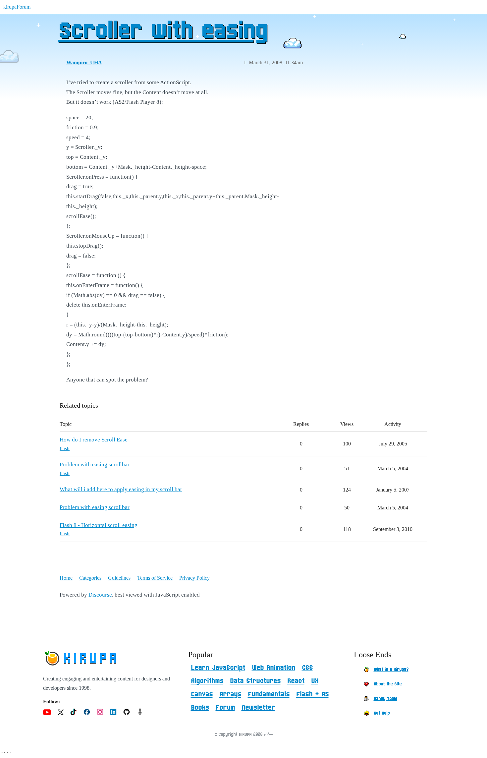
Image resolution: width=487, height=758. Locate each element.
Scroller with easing (162, 31)
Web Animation (273, 668)
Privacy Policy (194, 578)
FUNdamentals (269, 694)
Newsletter (258, 708)
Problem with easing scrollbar (95, 464)
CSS (307, 668)
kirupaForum (16, 7)
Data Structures (255, 681)
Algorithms (207, 681)
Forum (225, 708)
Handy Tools (385, 698)
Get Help (382, 713)
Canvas (202, 694)
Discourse (100, 595)
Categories (90, 578)
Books (200, 708)
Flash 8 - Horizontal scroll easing (98, 525)
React (295, 681)
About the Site (388, 684)
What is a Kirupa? (391, 669)
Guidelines (119, 578)
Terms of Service (155, 578)
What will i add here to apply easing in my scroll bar (121, 489)
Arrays (230, 694)
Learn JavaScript (218, 668)
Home (66, 578)
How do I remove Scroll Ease (94, 440)
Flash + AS (312, 694)
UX (314, 681)
